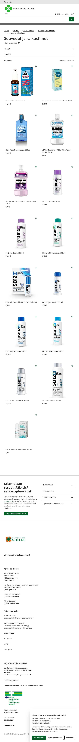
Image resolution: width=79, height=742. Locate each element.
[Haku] (71, 19)
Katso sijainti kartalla (11, 573)
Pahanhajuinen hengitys (46, 31)
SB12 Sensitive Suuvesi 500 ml (52, 351)
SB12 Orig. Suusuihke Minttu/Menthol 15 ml (21, 302)
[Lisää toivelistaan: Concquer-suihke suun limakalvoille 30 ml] (72, 66)
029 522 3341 (8, 720)
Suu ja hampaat (28, 31)
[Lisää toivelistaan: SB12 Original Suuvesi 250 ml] (72, 268)
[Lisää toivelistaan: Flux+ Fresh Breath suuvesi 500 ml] (36, 115)
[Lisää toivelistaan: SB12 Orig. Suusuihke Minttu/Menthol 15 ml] (36, 268)
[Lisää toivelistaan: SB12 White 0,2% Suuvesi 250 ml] (36, 366)
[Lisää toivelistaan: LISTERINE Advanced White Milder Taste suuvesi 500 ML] (72, 115)
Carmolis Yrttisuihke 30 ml (15, 101)
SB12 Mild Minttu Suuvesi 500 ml (53, 253)
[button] (39, 43)
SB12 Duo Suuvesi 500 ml (15, 253)
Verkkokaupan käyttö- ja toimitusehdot (18, 675)
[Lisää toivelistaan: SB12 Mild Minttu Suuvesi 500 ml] (72, 218)
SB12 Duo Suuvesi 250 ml (51, 201)
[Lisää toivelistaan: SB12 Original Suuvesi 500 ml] (36, 317)
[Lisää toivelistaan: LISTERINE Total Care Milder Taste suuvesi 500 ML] (36, 167)
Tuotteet (16, 31)
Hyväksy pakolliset (55, 738)
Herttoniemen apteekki (23, 8)
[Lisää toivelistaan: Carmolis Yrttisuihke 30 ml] (36, 66)
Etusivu (6, 31)
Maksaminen (48, 491)
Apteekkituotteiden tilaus (53, 503)
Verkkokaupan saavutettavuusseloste (17, 670)
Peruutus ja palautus (11, 680)
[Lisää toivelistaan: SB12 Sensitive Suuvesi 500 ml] (72, 317)
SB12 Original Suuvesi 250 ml (52, 302)
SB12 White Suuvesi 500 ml (51, 400)
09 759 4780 (11, 616)
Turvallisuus (48, 485)
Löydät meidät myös (17, 555)
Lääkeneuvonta (49, 497)
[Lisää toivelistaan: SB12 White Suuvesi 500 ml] (72, 366)
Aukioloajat (8, 2)
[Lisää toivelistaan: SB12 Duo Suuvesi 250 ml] (72, 167)
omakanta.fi (8, 501)
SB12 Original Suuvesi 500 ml (16, 351)
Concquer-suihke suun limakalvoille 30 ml (57, 101)
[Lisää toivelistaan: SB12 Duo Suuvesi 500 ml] (36, 218)
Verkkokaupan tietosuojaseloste (15, 668)
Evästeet (7, 672)
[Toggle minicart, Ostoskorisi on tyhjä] (72, 14)
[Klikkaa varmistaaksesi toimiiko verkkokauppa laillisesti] (39, 698)
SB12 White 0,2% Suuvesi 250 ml (17, 400)
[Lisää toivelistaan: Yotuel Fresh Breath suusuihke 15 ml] (36, 415)
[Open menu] (6, 14)
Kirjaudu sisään (62, 14)
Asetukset (69, 738)
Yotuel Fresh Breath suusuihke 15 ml (19, 450)
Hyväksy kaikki (39, 738)
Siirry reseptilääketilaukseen (16, 514)
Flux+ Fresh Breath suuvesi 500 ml (18, 150)
